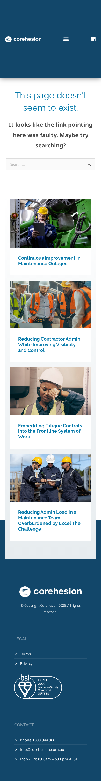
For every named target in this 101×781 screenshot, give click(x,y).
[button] (66, 39)
